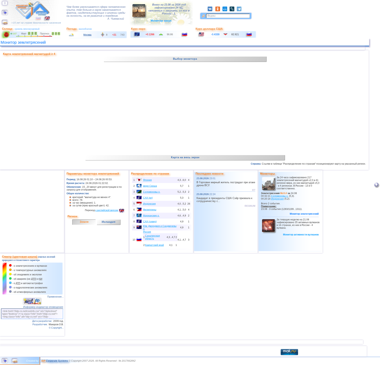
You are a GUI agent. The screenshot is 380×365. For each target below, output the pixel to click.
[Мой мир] (226, 10)
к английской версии (106, 210)
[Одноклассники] (218, 10)
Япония (147, 180)
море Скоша (150, 186)
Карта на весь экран (185, 157)
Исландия (108, 221)
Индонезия (149, 203)
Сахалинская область (152, 237)
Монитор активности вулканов (301, 234)
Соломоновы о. (151, 192)
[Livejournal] (233, 10)
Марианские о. (151, 215)
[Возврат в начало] (376, 187)
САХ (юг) (148, 197)
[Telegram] (240, 10)
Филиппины (149, 209)
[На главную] (5, 14)
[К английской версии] (45, 19)
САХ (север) (150, 221)
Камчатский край (154, 245)
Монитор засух (161, 20)
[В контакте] (211, 10)
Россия (147, 231)
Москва (87, 34)
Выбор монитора (185, 58)
